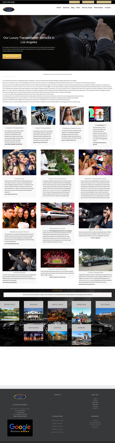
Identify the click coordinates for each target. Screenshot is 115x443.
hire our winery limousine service (54, 190)
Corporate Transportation (14, 128)
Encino (24, 86)
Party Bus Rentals (19, 272)
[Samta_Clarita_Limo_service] (57, 308)
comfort (86, 90)
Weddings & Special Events (72, 128)
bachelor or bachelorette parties (90, 188)
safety (77, 90)
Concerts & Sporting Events (57, 269)
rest (95, 196)
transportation (47, 94)
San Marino (35, 86)
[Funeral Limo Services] (95, 249)
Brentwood (10, 86)
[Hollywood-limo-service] (105, 308)
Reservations (21, 412)
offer (92, 278)
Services (95, 400)
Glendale (45, 86)
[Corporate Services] (15, 107)
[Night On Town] (95, 203)
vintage (57, 92)
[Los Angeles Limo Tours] (57, 203)
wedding (57, 88)
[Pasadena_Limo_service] (33, 308)
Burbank (15, 86)
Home (95, 399)
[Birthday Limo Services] (19, 203)
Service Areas (95, 402)
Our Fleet (95, 406)
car (59, 92)
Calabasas (20, 86)
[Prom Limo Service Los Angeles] (19, 150)
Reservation (95, 404)
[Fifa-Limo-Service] (100, 107)
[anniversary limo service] (19, 249)
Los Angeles (9, 90)
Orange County (12, 102)
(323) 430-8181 (9, 2)
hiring (44, 186)
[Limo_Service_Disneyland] (81, 308)
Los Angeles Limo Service (21, 414)
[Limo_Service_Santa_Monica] (33, 332)
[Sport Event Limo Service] (57, 249)
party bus (95, 183)
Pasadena (40, 86)
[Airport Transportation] (43, 107)
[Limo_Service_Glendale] (57, 332)
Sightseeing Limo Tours (57, 228)
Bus (59, 86)
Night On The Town (95, 230)
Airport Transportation (43, 128)
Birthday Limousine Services (19, 232)
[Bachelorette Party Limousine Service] (95, 150)
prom (16, 183)
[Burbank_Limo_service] (81, 332)
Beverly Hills (29, 86)
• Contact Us (95, 408)
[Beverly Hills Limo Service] (9, 308)
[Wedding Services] (72, 107)
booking (44, 96)
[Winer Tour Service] (57, 150)
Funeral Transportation (95, 272)
